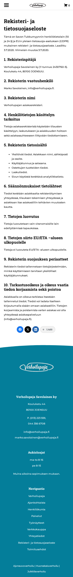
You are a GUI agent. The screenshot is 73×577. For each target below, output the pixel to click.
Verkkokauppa (36, 529)
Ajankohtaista (36, 502)
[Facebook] (20, 329)
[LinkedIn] (35, 329)
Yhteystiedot (37, 536)
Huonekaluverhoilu (47, 565)
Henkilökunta (36, 509)
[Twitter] (28, 329)
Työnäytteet (36, 522)
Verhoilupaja (36, 496)
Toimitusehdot (36, 549)
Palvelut (36, 516)
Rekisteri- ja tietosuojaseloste (36, 542)
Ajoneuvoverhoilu (23, 565)
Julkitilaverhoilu (36, 571)
